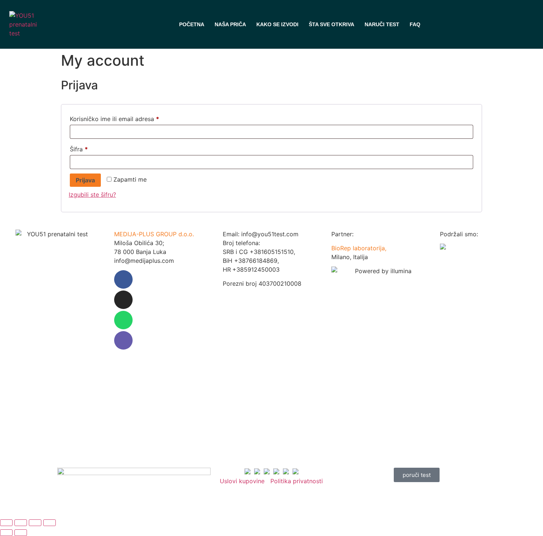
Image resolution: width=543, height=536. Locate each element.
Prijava (85, 180)
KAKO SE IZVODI (277, 24)
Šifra (93, 148)
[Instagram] (123, 300)
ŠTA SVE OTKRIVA (331, 24)
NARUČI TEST (382, 24)
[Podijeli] (35, 522)
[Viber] (123, 340)
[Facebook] (123, 279)
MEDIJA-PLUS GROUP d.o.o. (154, 234)
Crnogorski (469, 24)
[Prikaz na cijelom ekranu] (20, 522)
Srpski (432, 24)
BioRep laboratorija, (358, 248)
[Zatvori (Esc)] (49, 522)
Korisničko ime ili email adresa (128, 118)
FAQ (415, 24)
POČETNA (191, 24)
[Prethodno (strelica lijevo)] (6, 532)
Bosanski (444, 24)
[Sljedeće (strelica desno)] (20, 532)
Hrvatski (457, 24)
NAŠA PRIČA (230, 24)
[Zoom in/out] (6, 522)
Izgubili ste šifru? (92, 194)
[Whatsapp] (123, 320)
